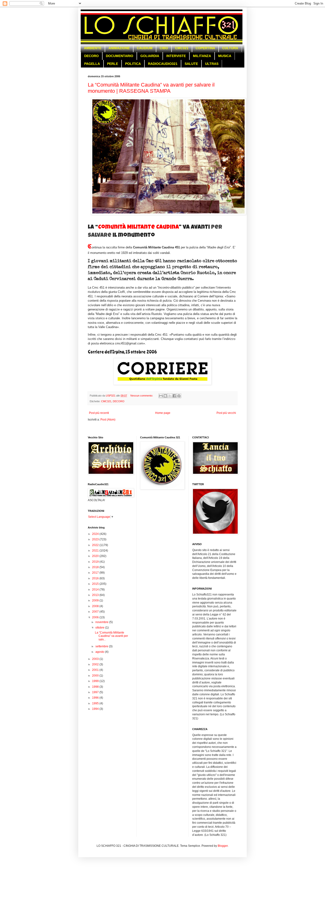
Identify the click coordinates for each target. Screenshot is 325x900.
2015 (95, 583)
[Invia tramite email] (160, 395)
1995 (95, 703)
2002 (95, 664)
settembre (102, 646)
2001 (95, 670)
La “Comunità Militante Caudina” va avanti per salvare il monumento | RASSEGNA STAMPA (151, 88)
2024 (95, 534)
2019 (95, 561)
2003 (95, 659)
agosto (100, 651)
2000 (95, 675)
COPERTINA (205, 48)
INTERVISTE (176, 56)
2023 (95, 539)
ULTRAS (211, 64)
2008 (95, 606)
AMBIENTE (92, 48)
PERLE (112, 64)
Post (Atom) (107, 419)
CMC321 (181, 48)
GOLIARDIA (149, 56)
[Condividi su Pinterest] (179, 395)
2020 (95, 556)
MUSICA (224, 56)
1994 (95, 709)
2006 (95, 617)
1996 (95, 697)
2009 (95, 600)
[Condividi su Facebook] (174, 395)
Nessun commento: (142, 395)
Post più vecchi (226, 413)
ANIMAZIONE (119, 48)
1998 (95, 686)
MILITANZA (202, 56)
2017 (95, 572)
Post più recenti (99, 413)
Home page (162, 413)
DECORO (91, 56)
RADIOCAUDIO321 (162, 64)
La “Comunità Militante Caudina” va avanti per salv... (111, 636)
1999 (95, 681)
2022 (95, 545)
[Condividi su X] (169, 395)
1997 (95, 692)
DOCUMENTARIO (119, 56)
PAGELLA (92, 64)
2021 (95, 550)
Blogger (223, 845)
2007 (95, 611)
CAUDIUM (145, 48)
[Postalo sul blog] (165, 395)
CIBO (164, 48)
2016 (95, 578)
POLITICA (133, 64)
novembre (102, 622)
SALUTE (191, 64)
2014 (95, 589)
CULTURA (230, 48)
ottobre (100, 627)
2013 (95, 595)
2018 (95, 567)
